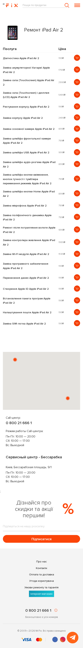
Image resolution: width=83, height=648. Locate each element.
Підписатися (41, 539)
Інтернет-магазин (41, 593)
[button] (15, 359)
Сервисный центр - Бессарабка (34, 457)
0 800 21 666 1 (19, 423)
